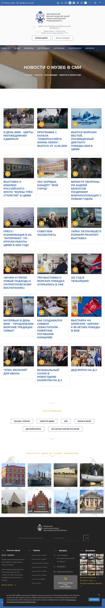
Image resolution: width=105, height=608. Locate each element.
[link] (7, 124)
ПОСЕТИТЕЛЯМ (74, 48)
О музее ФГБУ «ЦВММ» (39, 559)
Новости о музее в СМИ (70, 75)
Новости (6, 48)
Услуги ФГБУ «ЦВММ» (39, 579)
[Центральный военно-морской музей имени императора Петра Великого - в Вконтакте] (70, 3)
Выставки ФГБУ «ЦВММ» (39, 567)
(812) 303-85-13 (61, 566)
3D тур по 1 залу (87, 580)
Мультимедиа (63, 38)
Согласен (94, 599)
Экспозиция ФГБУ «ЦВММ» (40, 563)
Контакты (89, 48)
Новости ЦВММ (47, 421)
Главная (29, 75)
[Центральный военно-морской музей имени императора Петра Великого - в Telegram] (77, 3)
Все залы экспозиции (88, 577)
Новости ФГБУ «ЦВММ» (39, 555)
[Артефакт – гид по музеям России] (88, 3)
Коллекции (59, 48)
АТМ (66, 421)
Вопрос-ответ (9, 3)
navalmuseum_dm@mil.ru (65, 572)
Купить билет (8, 585)
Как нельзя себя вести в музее (65, 429)
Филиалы (28, 48)
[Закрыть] (99, 594)
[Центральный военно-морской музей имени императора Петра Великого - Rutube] (81, 3)
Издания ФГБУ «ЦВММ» (39, 575)
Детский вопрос (33, 429)
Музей (17, 48)
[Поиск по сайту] (62, 3)
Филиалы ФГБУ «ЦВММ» (39, 571)
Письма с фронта (22, 421)
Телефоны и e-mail (26, 3)
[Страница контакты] (66, 3)
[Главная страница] (58, 3)
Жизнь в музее (84, 421)
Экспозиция (44, 48)
